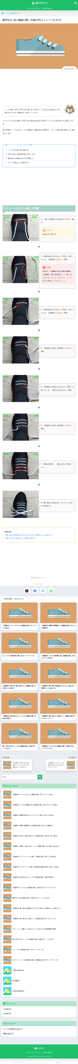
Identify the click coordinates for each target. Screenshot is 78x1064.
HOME (40, 1048)
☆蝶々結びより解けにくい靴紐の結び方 (20, 538)
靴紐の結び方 (19, 599)
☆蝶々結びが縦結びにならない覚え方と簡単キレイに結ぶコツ (28, 535)
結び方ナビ (41, 2)
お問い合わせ (47, 8)
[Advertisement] (39, 87)
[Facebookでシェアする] (35, 591)
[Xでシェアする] (27, 591)
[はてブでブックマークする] (43, 591)
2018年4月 (7, 1014)
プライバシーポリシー (34, 8)
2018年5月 (7, 1009)
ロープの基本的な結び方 (12, 1029)
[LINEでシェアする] (51, 591)
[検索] (40, 777)
